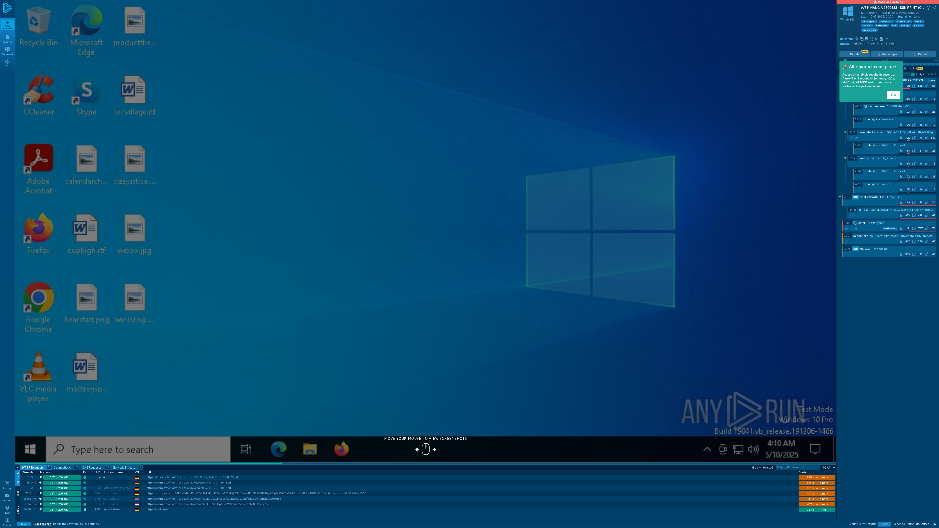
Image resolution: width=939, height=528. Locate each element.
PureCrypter (876, 43)
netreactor (886, 21)
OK (893, 95)
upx (894, 25)
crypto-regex (869, 30)
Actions (907, 68)
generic (918, 25)
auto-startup (903, 21)
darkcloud (882, 25)
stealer (919, 21)
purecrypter (869, 21)
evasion (867, 25)
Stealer (890, 43)
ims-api (905, 25)
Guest (884, 524)
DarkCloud (859, 43)
